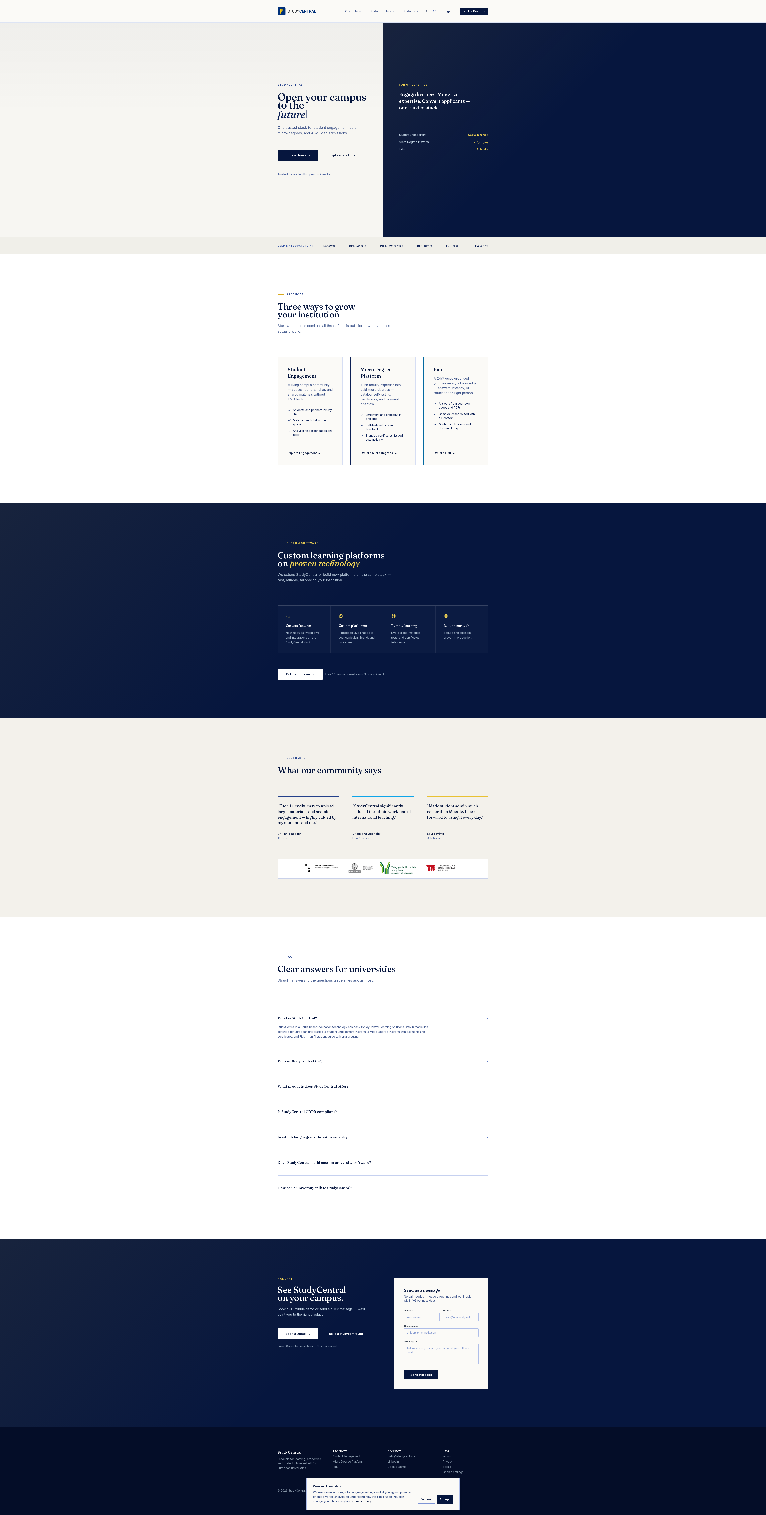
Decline (426, 1499)
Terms (447, 1466)
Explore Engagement (304, 453)
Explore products (342, 155)
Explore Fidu (444, 453)
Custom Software (381, 11)
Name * (408, 1310)
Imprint (447, 1456)
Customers (410, 11)
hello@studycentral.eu (346, 1334)
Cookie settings (453, 1472)
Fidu (335, 1466)
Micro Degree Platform (348, 1461)
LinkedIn (393, 1461)
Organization (411, 1326)
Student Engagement (346, 1456)
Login (448, 11)
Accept (445, 1499)
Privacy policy (361, 1501)
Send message (421, 1374)
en (427, 11)
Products (351, 11)
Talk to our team (300, 674)
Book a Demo (474, 11)
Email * (447, 1310)
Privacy (448, 1461)
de (434, 11)
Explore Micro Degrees (379, 453)
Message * (410, 1341)
